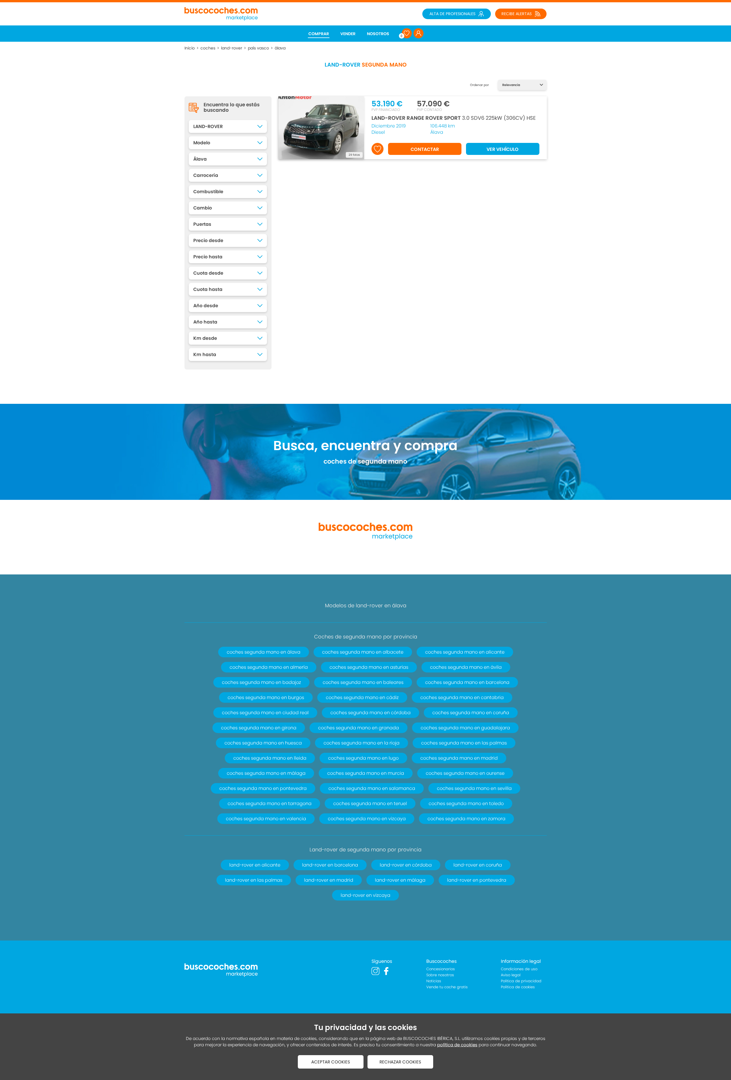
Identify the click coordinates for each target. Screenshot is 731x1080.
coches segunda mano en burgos (266, 697)
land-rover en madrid (328, 880)
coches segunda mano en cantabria (462, 697)
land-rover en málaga (400, 880)
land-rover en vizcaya (365, 895)
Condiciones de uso (519, 969)
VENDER (348, 34)
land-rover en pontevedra (476, 880)
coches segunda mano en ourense (465, 773)
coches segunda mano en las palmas (464, 743)
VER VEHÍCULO (503, 149)
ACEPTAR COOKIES (330, 1062)
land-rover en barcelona (330, 865)
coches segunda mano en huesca (263, 743)
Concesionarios (440, 969)
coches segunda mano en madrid (459, 758)
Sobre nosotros (440, 975)
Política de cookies (518, 987)
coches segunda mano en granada (358, 727)
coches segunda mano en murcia (365, 773)
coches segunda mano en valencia (266, 818)
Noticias (433, 981)
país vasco (258, 48)
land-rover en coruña (477, 865)
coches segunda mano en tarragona (270, 803)
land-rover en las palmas (253, 880)
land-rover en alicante (254, 865)
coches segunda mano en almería (269, 667)
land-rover (231, 48)
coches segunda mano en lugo (363, 758)
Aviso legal (511, 975)
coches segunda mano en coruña (470, 712)
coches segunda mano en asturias (369, 667)
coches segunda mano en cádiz (362, 697)
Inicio (189, 48)
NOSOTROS (378, 34)
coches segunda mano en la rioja (361, 743)
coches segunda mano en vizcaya (367, 818)
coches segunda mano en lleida (269, 758)
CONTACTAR (425, 149)
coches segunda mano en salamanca (371, 788)
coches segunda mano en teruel (370, 803)
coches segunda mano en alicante (465, 652)
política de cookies (457, 1045)
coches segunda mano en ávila (466, 667)
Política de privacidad (521, 981)
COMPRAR (318, 34)
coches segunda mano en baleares (363, 682)
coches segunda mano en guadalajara (465, 727)
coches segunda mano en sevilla (474, 788)
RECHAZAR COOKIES (400, 1062)
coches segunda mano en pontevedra (263, 788)
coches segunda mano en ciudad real (265, 712)
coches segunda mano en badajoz (261, 682)
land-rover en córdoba (406, 865)
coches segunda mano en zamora (466, 818)
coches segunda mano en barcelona (467, 682)
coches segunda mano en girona (258, 727)
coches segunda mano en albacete (362, 652)
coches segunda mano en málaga (266, 773)
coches (207, 48)
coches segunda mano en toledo (466, 803)
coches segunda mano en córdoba (370, 712)
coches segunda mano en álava (263, 652)
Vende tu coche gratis (447, 987)
